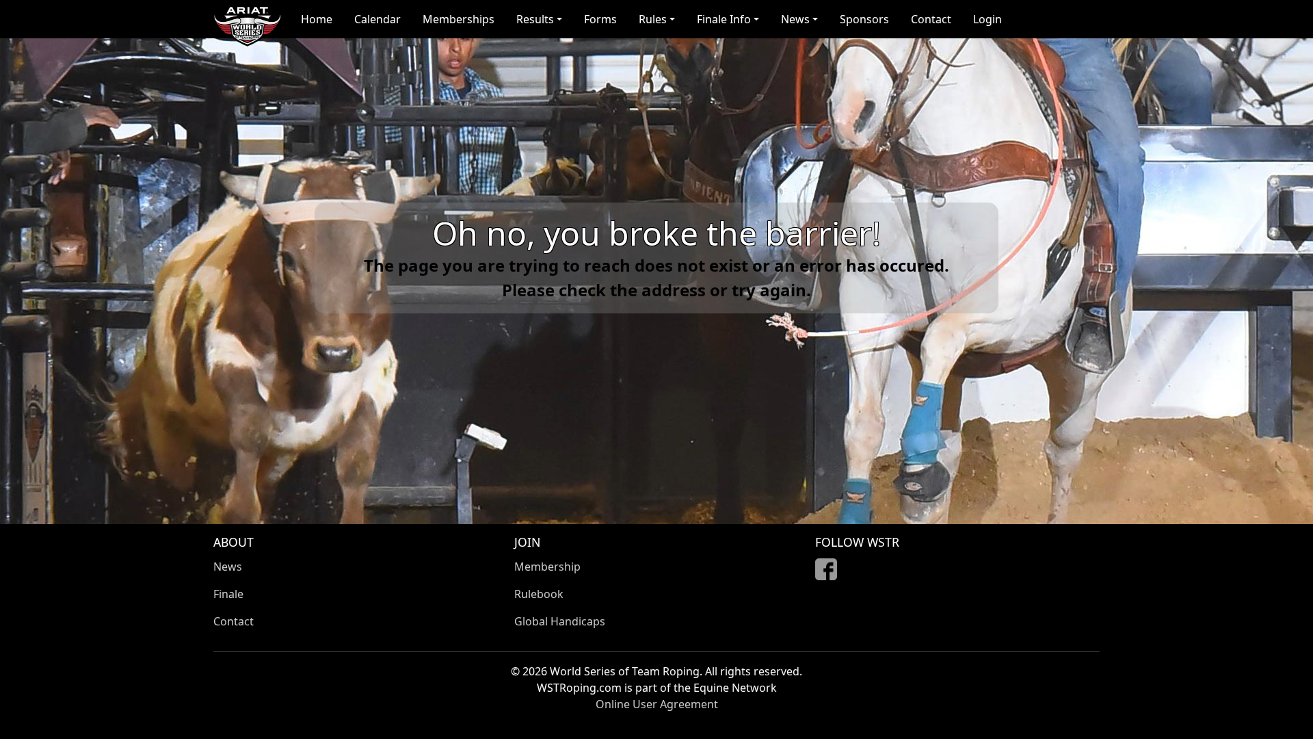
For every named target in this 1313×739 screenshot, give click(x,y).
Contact (931, 19)
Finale (228, 593)
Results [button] (535, 19)
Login (987, 19)
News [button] (795, 19)
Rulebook (538, 593)
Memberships (458, 19)
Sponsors (864, 19)
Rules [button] (653, 19)
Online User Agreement (657, 704)
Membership (547, 566)
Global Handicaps (559, 621)
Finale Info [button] (724, 19)
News (227, 566)
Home (316, 19)
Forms (600, 19)
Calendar (377, 19)
